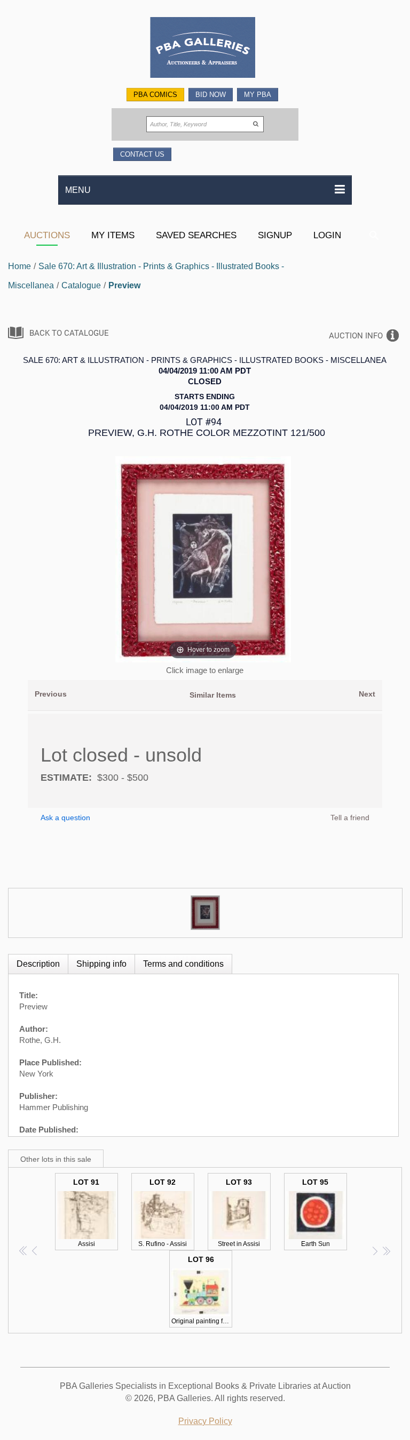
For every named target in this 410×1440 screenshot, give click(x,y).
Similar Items (213, 695)
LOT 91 (86, 1213)
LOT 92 (162, 1213)
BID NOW (210, 95)
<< (23, 1250)
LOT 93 (239, 1213)
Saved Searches (196, 235)
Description (38, 963)
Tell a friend (349, 817)
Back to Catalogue (69, 333)
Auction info (356, 336)
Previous (51, 694)
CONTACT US (142, 154)
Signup (275, 235)
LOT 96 (201, 1290)
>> (386, 1250)
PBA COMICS (155, 95)
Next (367, 694)
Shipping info (101, 963)
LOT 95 (315, 1213)
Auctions (47, 235)
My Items (113, 235)
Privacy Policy (205, 1421)
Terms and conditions (183, 963)
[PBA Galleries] (204, 48)
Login (327, 235)
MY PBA (257, 95)
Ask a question (65, 817)
